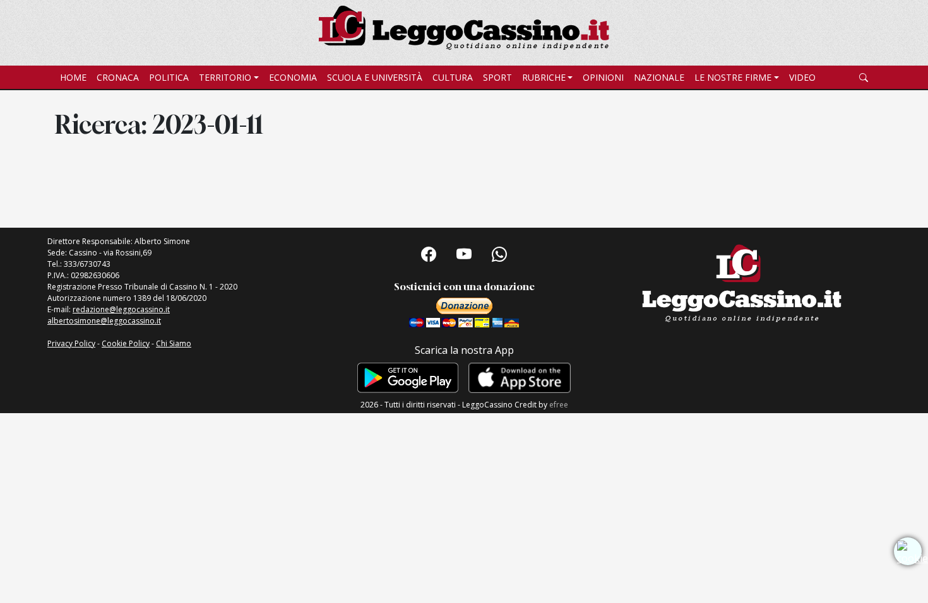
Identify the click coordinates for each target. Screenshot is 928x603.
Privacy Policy (71, 343)
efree (558, 404)
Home (73, 77)
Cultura (452, 77)
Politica (169, 77)
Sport (497, 77)
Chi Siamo (173, 343)
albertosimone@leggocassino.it (104, 320)
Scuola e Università (374, 77)
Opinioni (603, 77)
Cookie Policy (126, 343)
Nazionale (659, 77)
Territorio (225, 77)
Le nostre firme (732, 77)
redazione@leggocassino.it (121, 309)
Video (802, 77)
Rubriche (544, 77)
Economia (293, 77)
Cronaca (118, 77)
